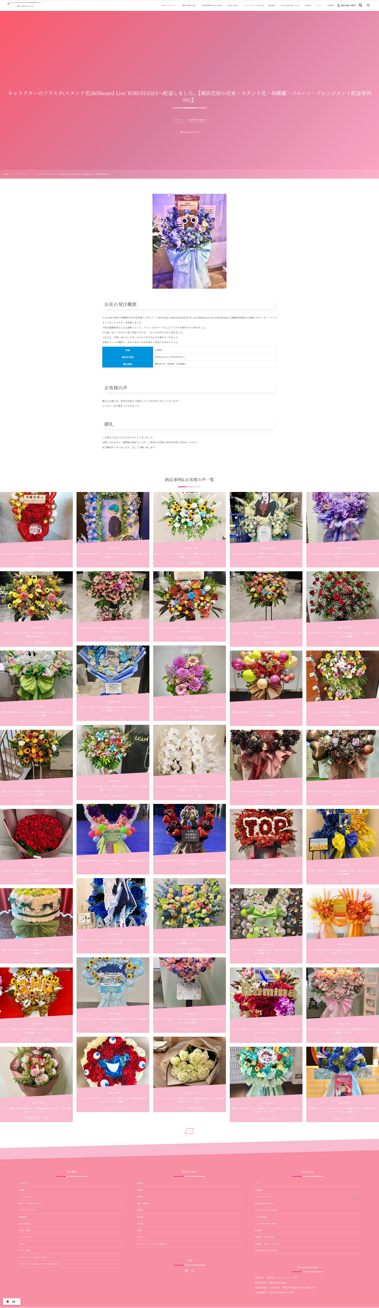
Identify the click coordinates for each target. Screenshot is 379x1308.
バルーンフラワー (26, 1237)
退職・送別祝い (143, 1203)
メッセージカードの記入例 (266, 1210)
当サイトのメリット (263, 1196)
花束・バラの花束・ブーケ (30, 1203)
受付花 (22, 1243)
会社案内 (258, 1230)
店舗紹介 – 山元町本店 (264, 1237)
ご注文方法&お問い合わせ (266, 1223)
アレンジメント (25, 1196)
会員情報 (258, 1190)
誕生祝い (140, 1217)
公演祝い (140, 1210)
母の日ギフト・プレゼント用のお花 (152, 1243)
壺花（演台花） (25, 1223)
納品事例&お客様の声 (264, 1203)
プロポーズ (141, 1237)
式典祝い (140, 1223)
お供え (140, 1230)
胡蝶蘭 (22, 1190)
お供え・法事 (24, 1230)
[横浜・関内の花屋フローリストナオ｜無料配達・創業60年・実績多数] (25, 3)
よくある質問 (260, 1217)
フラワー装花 (24, 1250)
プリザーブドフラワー (28, 1210)
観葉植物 (22, 1217)
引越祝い (140, 1190)
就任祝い (140, 1196)
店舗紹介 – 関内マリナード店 (267, 1243)
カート (258, 1183)
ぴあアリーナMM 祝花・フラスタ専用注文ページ (39, 1264)
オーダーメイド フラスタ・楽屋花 (33, 1257)
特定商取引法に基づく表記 (266, 1250)
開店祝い (140, 1183)
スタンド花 (23, 1183)
